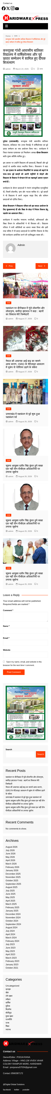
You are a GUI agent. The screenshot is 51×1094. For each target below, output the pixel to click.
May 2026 (10, 857)
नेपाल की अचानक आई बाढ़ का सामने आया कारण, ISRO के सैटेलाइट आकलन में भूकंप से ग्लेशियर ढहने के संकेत (25, 364)
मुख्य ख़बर (9, 1016)
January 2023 (12, 964)
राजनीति (9, 1019)
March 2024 (11, 938)
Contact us (7, 3)
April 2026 (10, 860)
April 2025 (10, 901)
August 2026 (11, 847)
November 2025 (13, 877)
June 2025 (10, 894)
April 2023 (10, 954)
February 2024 (12, 941)
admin (8, 69)
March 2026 (11, 864)
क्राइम (8, 989)
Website (6, 650)
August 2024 (11, 927)
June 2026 (10, 854)
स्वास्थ (8, 1029)
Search (9, 749)
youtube (25, 1090)
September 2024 (13, 924)
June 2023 (10, 948)
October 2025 (12, 880)
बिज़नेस (8, 1009)
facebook (7, 1090)
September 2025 (13, 884)
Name (6, 626)
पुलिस (8, 1006)
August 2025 (11, 887)
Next (40, 266)
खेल (7, 992)
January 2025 (12, 911)
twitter (16, 1090)
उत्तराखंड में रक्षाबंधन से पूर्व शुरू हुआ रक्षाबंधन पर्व (23, 797)
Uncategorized (12, 986)
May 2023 (10, 951)
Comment (8, 610)
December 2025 (13, 874)
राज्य (41, 69)
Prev (11, 266)
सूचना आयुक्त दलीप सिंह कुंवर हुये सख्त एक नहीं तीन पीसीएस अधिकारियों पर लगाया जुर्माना (24, 468)
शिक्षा (7, 1026)
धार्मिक (8, 1002)
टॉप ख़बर (9, 996)
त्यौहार (8, 999)
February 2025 (12, 907)
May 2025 (10, 897)
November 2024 (13, 917)
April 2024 (10, 934)
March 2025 (11, 904)
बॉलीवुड (9, 1013)
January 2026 (12, 870)
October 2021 (12, 968)
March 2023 (11, 958)
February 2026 (12, 867)
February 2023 (12, 961)
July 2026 (10, 850)
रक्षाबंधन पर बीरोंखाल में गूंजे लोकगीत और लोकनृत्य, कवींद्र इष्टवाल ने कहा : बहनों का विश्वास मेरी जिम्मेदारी (25, 311)
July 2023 (10, 944)
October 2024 (12, 921)
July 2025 (10, 891)
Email (6, 638)
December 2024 (13, 914)
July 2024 (10, 931)
